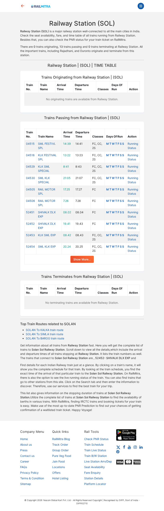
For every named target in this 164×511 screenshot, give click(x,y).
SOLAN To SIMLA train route (44, 334)
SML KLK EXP (47, 246)
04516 (30, 155)
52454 (30, 246)
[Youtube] (129, 447)
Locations (58, 467)
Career (24, 461)
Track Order (60, 444)
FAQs (23, 467)
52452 (30, 223)
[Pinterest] (117, 451)
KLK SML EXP (47, 235)
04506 (30, 200)
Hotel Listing (60, 478)
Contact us (27, 455)
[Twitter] (118, 447)
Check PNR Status (96, 439)
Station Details (93, 478)
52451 (30, 212)
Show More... (82, 259)
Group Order (60, 450)
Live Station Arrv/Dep (98, 461)
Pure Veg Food (61, 455)
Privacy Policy (29, 472)
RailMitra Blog (61, 439)
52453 (30, 235)
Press (23, 450)
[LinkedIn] (141, 447)
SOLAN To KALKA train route (44, 330)
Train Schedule (94, 444)
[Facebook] (124, 447)
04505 (30, 189)
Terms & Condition (32, 478)
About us (26, 444)
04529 (30, 166)
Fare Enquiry (92, 472)
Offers (56, 472)
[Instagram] (135, 447)
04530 (30, 178)
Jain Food (58, 461)
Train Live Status (95, 450)
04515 (30, 143)
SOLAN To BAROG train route (45, 338)
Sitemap (25, 484)
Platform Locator (95, 484)
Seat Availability (94, 467)
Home (24, 439)
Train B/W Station (95, 455)
